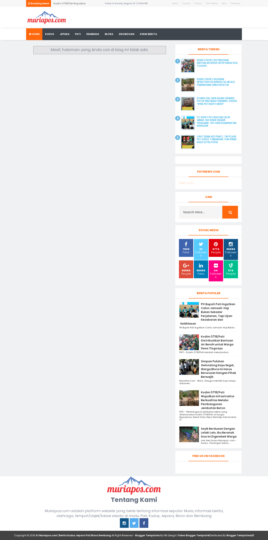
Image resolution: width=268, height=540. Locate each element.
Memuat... (187, 182)
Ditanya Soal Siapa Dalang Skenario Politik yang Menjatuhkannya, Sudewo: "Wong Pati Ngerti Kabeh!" (217, 100)
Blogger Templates (147, 535)
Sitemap (235, 3)
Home (35, 34)
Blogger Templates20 (240, 535)
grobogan (126, 34)
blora (109, 34)
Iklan (224, 3)
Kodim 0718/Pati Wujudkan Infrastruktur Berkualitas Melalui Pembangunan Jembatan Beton (73, 4)
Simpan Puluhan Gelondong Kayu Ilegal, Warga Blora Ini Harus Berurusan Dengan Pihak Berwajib (218, 369)
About (175, 3)
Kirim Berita (212, 3)
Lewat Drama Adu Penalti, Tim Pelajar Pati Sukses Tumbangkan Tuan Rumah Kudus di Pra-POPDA (217, 139)
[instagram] (124, 523)
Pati (78, 34)
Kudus (49, 34)
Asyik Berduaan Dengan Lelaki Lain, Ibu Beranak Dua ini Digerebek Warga (219, 432)
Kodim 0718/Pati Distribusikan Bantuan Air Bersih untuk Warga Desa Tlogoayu (217, 62)
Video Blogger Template (193, 535)
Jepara (64, 34)
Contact (186, 3)
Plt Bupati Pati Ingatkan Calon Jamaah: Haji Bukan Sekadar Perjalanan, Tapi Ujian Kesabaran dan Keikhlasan (216, 121)
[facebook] (143, 523)
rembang (92, 34)
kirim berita (148, 34)
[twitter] (134, 523)
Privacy (198, 3)
